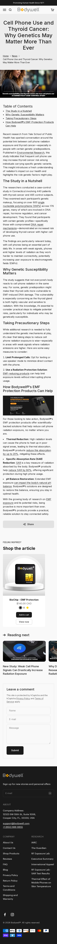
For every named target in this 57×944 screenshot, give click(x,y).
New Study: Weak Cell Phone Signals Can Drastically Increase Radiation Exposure (23, 670)
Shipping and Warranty (10, 897)
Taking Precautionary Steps (21, 118)
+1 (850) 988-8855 (13, 827)
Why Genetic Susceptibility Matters (25, 114)
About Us (8, 842)
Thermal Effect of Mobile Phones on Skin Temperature (41, 883)
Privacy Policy (23, 698)
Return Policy (10, 881)
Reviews (7, 859)
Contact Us (9, 848)
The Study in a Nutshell (19, 111)
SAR (18, 462)
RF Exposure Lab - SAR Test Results (41, 872)
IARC (34, 842)
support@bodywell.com (16, 823)
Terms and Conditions (9, 888)
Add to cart (24, 615)
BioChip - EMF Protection (24, 599)
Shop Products (11, 853)
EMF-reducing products (16, 373)
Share (30, 524)
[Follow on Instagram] (12, 915)
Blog (5, 870)
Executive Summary (42, 859)
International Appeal (42, 864)
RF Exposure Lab (40, 853)
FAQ (5, 864)
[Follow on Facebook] (5, 915)
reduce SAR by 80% (19, 470)
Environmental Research (30, 152)
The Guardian (38, 848)
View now (24, 622)
